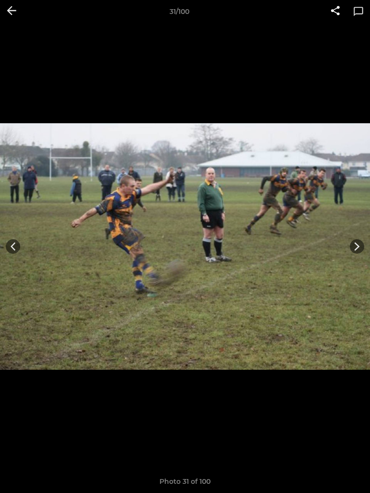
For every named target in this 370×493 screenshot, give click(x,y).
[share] (335, 11)
